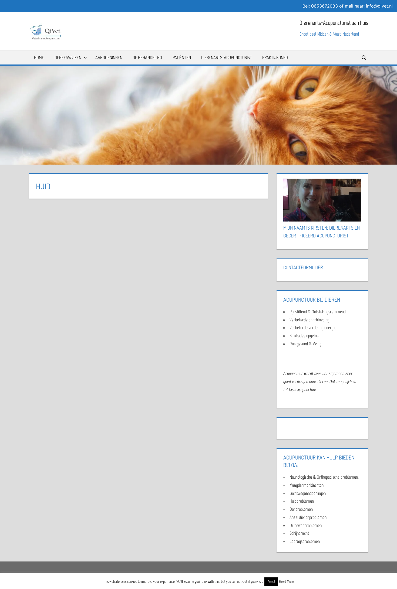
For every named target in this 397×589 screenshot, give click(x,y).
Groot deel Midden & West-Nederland (329, 34)
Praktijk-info (275, 57)
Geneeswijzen (68, 57)
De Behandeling (147, 57)
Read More (286, 581)
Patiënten (182, 57)
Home (39, 57)
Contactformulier (303, 267)
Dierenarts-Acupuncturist (226, 57)
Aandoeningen (108, 57)
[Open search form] (364, 57)
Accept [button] (271, 582)
